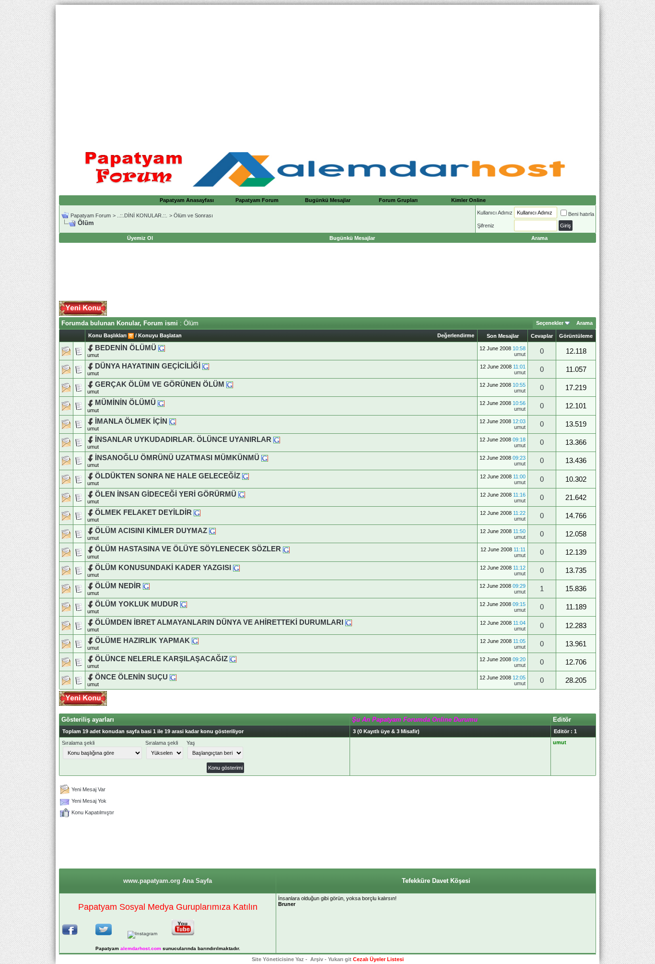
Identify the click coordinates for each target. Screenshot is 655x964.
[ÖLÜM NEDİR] (146, 586)
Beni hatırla (581, 214)
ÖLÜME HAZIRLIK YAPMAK (142, 640)
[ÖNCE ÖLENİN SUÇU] (173, 677)
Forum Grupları (398, 200)
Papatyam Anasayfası (187, 200)
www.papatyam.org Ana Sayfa (167, 880)
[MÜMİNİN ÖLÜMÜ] (161, 402)
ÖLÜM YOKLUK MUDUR (136, 604)
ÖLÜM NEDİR (118, 586)
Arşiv (316, 959)
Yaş (191, 743)
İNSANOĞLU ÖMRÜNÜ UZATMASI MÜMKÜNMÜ (177, 458)
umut (93, 355)
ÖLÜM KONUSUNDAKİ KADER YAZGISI (163, 567)
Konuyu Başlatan (160, 335)
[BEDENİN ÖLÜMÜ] (161, 348)
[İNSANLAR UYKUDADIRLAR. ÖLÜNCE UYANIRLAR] (276, 439)
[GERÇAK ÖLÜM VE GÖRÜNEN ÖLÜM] (229, 384)
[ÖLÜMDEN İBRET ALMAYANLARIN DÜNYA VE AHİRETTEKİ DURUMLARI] (348, 622)
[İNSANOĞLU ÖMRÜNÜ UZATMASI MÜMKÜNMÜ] (264, 458)
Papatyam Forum (257, 200)
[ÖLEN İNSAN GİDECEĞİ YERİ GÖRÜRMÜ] (241, 494)
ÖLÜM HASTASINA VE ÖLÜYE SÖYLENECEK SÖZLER (188, 549)
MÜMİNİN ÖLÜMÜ (125, 402)
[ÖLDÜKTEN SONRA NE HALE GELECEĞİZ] (245, 476)
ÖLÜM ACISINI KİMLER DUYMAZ (151, 531)
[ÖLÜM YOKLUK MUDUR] (183, 604)
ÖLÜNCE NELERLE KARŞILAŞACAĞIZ (161, 659)
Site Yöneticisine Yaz (278, 959)
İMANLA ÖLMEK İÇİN (131, 421)
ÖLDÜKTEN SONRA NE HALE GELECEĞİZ (167, 476)
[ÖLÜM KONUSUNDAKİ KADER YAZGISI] (236, 567)
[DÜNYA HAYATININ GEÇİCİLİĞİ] (205, 366)
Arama (584, 323)
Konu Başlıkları (107, 335)
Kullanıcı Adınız (495, 212)
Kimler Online (468, 200)
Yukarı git (339, 959)
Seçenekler (549, 323)
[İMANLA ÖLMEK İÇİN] (172, 421)
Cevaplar (542, 336)
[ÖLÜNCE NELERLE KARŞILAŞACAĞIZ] (233, 659)
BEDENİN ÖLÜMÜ (125, 348)
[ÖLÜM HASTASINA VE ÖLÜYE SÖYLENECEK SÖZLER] (286, 549)
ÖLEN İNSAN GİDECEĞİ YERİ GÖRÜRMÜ (165, 494)
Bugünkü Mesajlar (328, 200)
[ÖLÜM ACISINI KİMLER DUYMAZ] (212, 531)
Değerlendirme (455, 335)
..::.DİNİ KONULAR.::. (142, 215)
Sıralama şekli (78, 743)
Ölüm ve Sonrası (193, 215)
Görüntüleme (576, 336)
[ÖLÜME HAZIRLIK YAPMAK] (195, 640)
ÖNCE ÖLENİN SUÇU (131, 677)
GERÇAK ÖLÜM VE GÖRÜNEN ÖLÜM (159, 384)
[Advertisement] (327, 72)
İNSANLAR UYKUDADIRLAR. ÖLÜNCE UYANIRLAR (183, 439)
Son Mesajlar (503, 336)
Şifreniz (485, 225)
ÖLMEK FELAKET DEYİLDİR (143, 512)
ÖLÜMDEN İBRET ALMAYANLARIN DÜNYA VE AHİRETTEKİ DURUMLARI (219, 622)
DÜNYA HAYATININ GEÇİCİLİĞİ (148, 366)
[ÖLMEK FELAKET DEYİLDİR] (197, 512)
